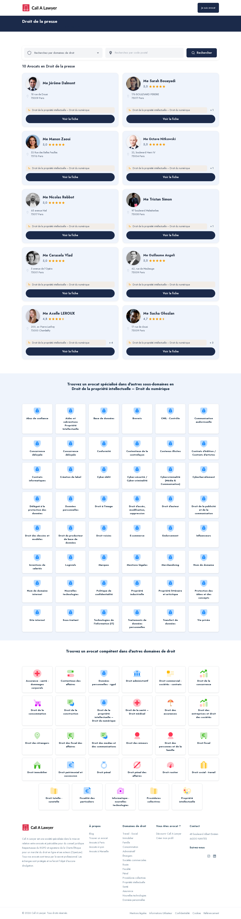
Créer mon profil (164, 838)
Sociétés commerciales (134, 860)
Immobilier (128, 838)
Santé (125, 886)
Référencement (211, 913)
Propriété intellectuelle (134, 882)
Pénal (125, 873)
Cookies (196, 913)
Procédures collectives (134, 878)
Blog (91, 833)
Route (125, 864)
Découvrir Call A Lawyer (168, 833)
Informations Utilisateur (160, 913)
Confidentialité (182, 913)
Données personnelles (134, 900)
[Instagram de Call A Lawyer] (208, 856)
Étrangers (127, 856)
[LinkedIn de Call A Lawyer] (214, 856)
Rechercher (204, 53)
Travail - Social (130, 833)
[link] (70, 100)
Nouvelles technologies (134, 895)
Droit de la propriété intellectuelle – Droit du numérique (53, 26)
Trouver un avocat (98, 838)
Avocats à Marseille (99, 851)
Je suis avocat (208, 8)
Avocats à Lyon (96, 847)
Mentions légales (138, 913)
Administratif (129, 851)
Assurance (128, 891)
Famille (126, 842)
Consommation (130, 847)
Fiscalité (127, 869)
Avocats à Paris (96, 842)
